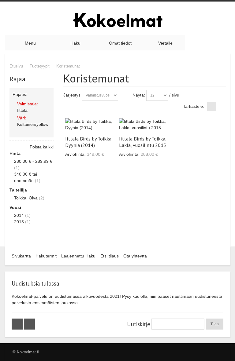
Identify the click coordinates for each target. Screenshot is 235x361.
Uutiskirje (138, 324)
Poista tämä (47, 110)
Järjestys (71, 95)
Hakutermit (46, 255)
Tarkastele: (193, 106)
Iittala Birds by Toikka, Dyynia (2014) (88, 141)
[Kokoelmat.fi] (117, 20)
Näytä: (138, 95)
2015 (19, 221)
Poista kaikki (42, 146)
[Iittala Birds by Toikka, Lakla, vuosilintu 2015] (144, 124)
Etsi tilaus (109, 255)
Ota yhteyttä (135, 255)
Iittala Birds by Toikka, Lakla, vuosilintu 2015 (142, 141)
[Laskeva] (124, 95)
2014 (19, 215)
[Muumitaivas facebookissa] (18, 324)
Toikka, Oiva (26, 197)
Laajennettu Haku (78, 255)
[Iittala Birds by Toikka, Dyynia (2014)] (90, 124)
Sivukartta (21, 255)
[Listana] (221, 106)
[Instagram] (29, 324)
